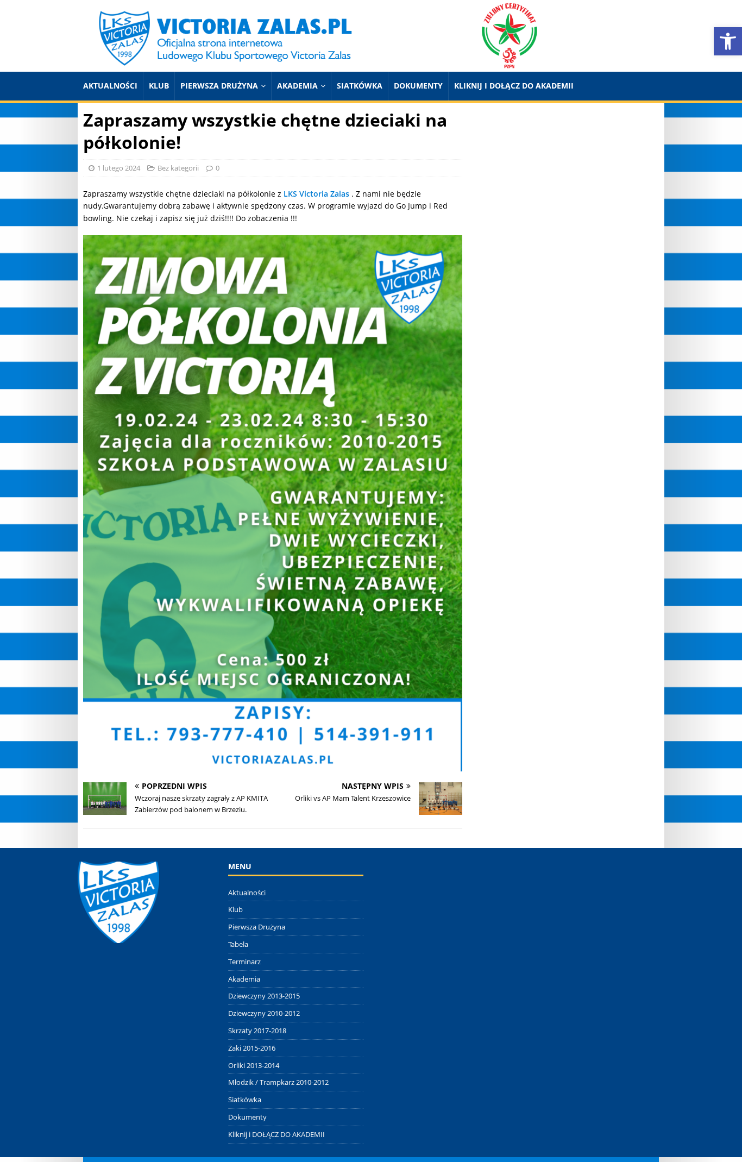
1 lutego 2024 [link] (118, 168)
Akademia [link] (297, 85)
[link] (728, 41)
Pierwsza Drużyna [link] (219, 85)
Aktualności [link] (110, 85)
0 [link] (217, 168)
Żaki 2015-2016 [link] (251, 1048)
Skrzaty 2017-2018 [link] (257, 1030)
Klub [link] (159, 85)
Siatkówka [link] (359, 85)
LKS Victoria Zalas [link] (316, 194)
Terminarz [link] (244, 961)
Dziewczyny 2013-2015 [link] (264, 996)
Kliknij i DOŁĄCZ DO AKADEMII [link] (514, 85)
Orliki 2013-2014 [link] (253, 1065)
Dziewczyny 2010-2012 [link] (264, 1013)
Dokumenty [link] (418, 85)
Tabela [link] (238, 944)
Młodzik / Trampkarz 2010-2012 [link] (278, 1082)
